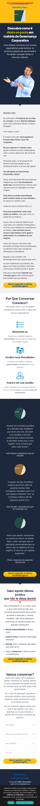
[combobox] (20, 752)
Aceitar (10, 803)
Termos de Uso (20, 774)
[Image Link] (20, 79)
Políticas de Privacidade (20, 778)
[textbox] (20, 752)
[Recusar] (37, 796)
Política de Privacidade (25, 803)
